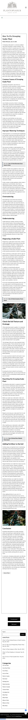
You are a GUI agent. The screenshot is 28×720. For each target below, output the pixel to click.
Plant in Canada (5, 676)
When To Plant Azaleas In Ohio (9, 649)
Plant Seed (4, 678)
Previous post (14, 619)
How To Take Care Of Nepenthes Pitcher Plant (13, 644)
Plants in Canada (6, 686)
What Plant (4, 694)
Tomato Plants (5, 689)
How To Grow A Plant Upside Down (11, 656)
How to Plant (7, 573)
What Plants (5, 697)
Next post (14, 624)
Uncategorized (5, 692)
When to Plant (5, 700)
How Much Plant (6, 668)
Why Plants (5, 705)
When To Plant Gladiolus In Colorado (11, 652)
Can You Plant (5, 665)
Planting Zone (5, 681)
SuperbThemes (18, 716)
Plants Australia (6, 684)
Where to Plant (5, 702)
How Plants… (5, 670)
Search (3, 631)
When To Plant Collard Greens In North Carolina (13, 640)
